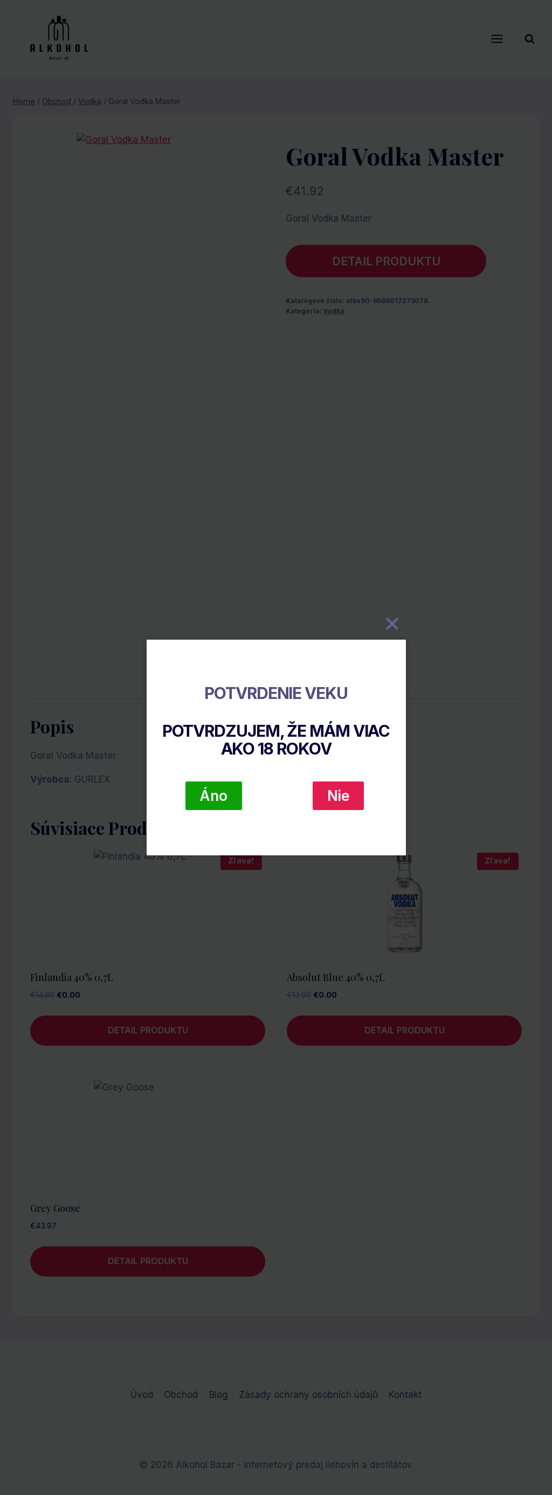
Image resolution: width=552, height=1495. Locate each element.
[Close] (392, 623)
